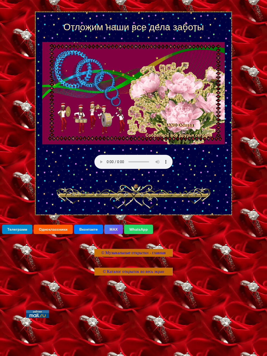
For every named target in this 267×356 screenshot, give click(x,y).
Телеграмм (17, 229)
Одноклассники (53, 229)
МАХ (114, 229)
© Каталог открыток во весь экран (133, 271)
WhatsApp (138, 229)
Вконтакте (88, 229)
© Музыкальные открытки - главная (133, 252)
